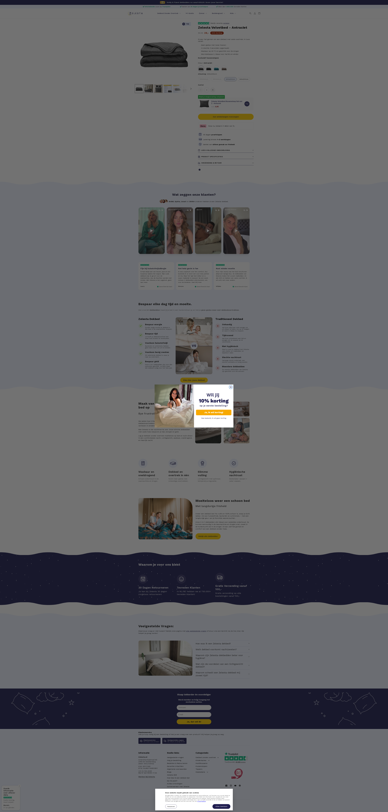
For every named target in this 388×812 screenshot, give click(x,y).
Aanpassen (171, 806)
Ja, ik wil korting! (213, 412)
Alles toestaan (221, 806)
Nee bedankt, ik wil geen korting (213, 418)
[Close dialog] (231, 387)
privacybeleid (201, 801)
